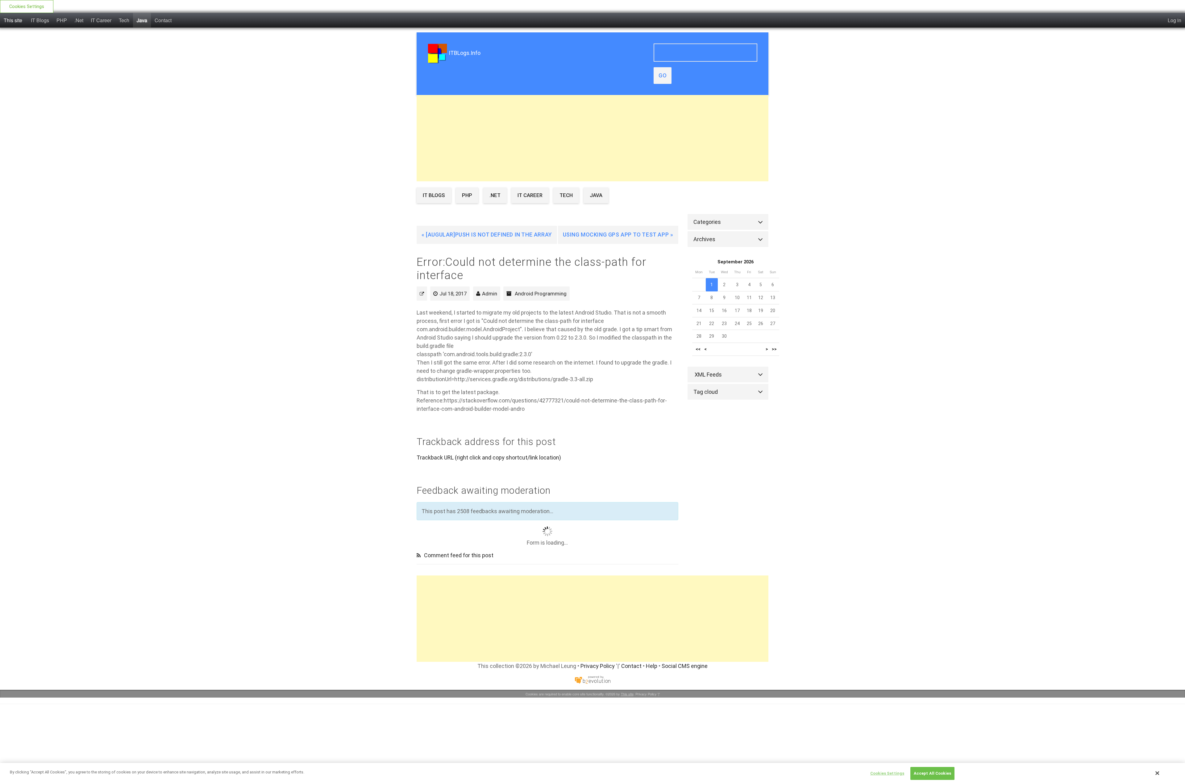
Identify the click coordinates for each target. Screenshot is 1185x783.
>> (774, 349)
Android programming (541, 294)
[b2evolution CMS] (592, 679)
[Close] (1157, 773)
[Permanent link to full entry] (422, 294)
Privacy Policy (597, 666)
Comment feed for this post (458, 555)
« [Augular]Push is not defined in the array (487, 234)
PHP (61, 20)
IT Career (101, 20)
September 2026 (735, 262)
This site (13, 20)
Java (142, 20)
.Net (78, 20)
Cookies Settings (26, 6)
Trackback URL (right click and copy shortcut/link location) (489, 457)
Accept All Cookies (932, 773)
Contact (163, 20)
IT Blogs (40, 20)
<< (698, 349)
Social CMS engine (685, 666)
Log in (1174, 20)
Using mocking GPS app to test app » (618, 234)
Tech (124, 20)
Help (651, 666)
